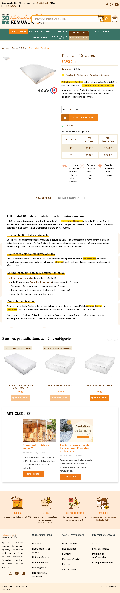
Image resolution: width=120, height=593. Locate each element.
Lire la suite (33, 474)
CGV (94, 543)
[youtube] (117, 4)
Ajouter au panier (78, 118)
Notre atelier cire (40, 557)
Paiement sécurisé (71, 559)
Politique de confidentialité (99, 555)
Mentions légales (100, 548)
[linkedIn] (23, 573)
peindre (90, 306)
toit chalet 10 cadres (72, 221)
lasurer (98, 306)
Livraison (66, 553)
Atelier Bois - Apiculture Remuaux (93, 74)
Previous (109, 338)
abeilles (59, 262)
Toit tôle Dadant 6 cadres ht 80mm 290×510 (21, 387)
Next (115, 338)
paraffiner (12, 309)
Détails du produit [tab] (71, 198)
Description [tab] (43, 198)
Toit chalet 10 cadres (72, 82)
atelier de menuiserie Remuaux (98, 85)
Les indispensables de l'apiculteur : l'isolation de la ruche (75, 448)
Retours (66, 564)
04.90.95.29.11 (12, 6)
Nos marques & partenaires (39, 574)
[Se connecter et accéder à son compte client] (101, 19)
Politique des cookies (102, 562)
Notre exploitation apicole (41, 550)
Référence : (66, 68)
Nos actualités (69, 548)
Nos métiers (38, 543)
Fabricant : (71, 75)
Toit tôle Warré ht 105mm (99, 385)
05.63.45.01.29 (44, 3)
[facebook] (107, 4)
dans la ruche (89, 258)
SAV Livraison (69, 569)
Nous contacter (69, 543)
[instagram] (112, 4)
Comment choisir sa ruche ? (36, 447)
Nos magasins (39, 567)
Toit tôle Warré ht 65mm (60, 385)
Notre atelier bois (40, 562)
